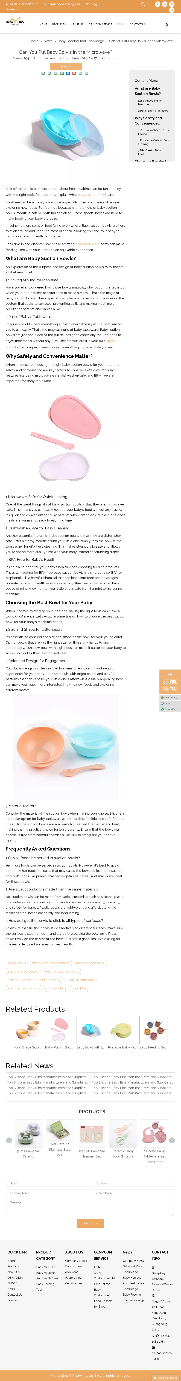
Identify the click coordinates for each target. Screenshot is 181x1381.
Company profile (76, 1260)
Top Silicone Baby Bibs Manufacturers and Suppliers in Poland (48, 1082)
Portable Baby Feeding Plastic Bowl (122, 1047)
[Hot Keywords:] (143, 4)
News (11, 1289)
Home (11, 1260)
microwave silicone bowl (51, 963)
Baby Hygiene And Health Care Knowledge (133, 1283)
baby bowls (17, 963)
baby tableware (87, 244)
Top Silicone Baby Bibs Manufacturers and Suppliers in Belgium (133, 1077)
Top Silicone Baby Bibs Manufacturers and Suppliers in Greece (133, 1088)
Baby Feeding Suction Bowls (153, 1047)
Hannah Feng (170, 697)
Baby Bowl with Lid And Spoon (90, 1047)
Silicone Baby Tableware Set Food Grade (153, 1156)
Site (115, 58)
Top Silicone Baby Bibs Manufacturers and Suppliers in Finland (48, 1077)
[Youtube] (164, 4)
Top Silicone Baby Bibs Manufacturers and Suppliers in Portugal (48, 1093)
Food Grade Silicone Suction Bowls (28, 1047)
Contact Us (14, 1294)
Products (13, 1266)
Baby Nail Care (46, 1267)
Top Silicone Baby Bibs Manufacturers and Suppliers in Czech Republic (133, 1082)
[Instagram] (171, 10)
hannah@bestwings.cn (63, 4)
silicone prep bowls (23, 971)
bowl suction (56, 988)
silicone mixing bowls (24, 988)
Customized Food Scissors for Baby (103, 1301)
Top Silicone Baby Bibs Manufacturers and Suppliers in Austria (133, 1093)
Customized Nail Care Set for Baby (105, 1284)
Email (167, 703)
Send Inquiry (90, 1223)
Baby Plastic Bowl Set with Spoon (59, 1047)
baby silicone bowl (90, 963)
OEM (97, 1267)
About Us (13, 1272)
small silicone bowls (82, 980)
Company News (133, 1260)
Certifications (73, 1283)
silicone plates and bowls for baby (34, 980)
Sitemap (12, 1300)
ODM (97, 1272)
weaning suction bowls (61, 971)
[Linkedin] (171, 4)
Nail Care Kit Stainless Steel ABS (59, 1149)
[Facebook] (157, 4)
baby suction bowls (92, 195)
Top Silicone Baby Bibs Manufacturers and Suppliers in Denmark (48, 1088)
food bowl (80, 988)
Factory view (73, 1277)
